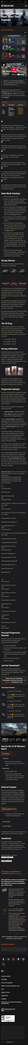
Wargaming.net (10, 1042)
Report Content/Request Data (10, 986)
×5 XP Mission (6, 753)
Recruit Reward (6, 821)
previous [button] (4, 857)
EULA (2, 989)
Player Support (6, 976)
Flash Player (17, 873)
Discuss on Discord (7, 30)
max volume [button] (8, 861)
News (6, 10)
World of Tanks (7, 6)
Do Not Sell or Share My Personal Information (11, 1002)
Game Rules (4, 995)
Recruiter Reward (7, 826)
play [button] (8, 857)
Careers (3, 999)
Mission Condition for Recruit (10, 809)
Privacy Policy (5, 992)
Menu (26, 6)
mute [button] (3, 861)
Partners (4, 979)
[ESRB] (8, 1018)
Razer (10, 909)
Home (2, 10)
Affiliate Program (6, 983)
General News (12, 10)
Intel (9, 901)
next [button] (12, 857)
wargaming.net (8, 1009)
